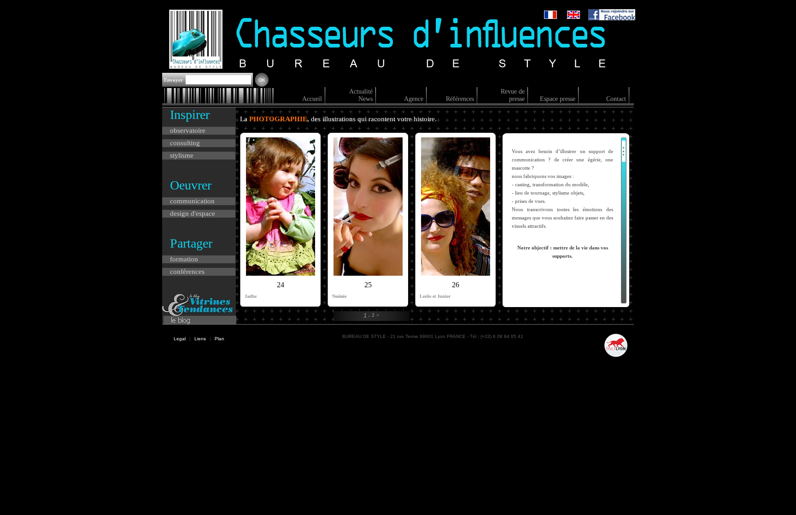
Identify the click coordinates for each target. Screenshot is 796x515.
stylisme (181, 155)
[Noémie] (368, 273)
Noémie (339, 296)
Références (460, 98)
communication (192, 201)
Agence (413, 98)
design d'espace (192, 213)
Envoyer (174, 80)
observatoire (187, 130)
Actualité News (361, 95)
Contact (616, 98)
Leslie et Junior (435, 296)
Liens (200, 338)
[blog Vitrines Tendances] (197, 313)
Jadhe (251, 296)
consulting (185, 143)
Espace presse (557, 98)
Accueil (312, 98)
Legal (180, 338)
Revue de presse (513, 95)
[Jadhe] (280, 273)
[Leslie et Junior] (455, 273)
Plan (219, 338)
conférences (187, 271)
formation (184, 259)
